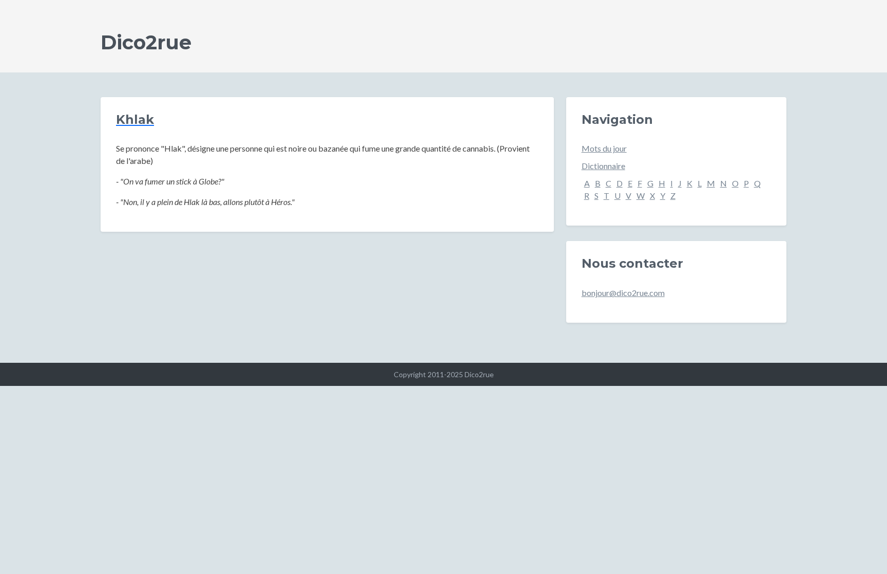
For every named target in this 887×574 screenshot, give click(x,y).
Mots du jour (604, 148)
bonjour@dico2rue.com (623, 293)
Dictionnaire (603, 166)
